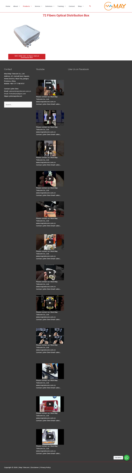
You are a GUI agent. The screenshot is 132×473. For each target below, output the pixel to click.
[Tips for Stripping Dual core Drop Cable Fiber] (50, 209)
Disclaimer (35, 467)
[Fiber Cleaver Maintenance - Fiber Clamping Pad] (50, 148)
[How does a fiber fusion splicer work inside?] (50, 118)
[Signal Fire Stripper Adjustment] (50, 272)
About (15, 6)
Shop (80, 6)
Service (37, 6)
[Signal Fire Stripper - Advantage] (50, 179)
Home (8, 6)
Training (60, 6)
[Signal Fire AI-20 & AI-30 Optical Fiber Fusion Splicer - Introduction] (50, 336)
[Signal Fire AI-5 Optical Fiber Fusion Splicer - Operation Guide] (50, 87)
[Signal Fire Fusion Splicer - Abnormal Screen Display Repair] (50, 437)
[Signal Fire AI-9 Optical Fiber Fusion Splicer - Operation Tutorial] (50, 404)
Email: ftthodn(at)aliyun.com (15, 94)
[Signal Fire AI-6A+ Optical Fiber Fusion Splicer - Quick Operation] (50, 242)
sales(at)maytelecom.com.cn (20, 91)
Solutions (48, 6)
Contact (72, 6)
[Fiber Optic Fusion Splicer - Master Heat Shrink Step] (50, 303)
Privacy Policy (45, 467)
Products (26, 6)
